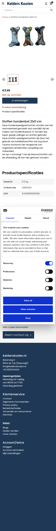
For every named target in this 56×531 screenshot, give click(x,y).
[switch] (49, 271)
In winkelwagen (20, 100)
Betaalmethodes (12, 408)
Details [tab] (28, 218)
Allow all (28, 300)
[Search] (51, 10)
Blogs (5, 427)
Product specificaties (13, 111)
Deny (28, 318)
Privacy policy (10, 405)
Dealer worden (11, 430)
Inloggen (7, 446)
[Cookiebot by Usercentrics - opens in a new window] (41, 210)
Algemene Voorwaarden (16, 401)
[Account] (46, 3)
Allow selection (28, 309)
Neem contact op (17, 335)
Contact (7, 398)
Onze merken (10, 434)
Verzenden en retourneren (17, 411)
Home (5, 17)
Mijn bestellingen (12, 453)
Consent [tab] (10, 218)
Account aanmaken (13, 450)
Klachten (7, 414)
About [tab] (46, 218)
